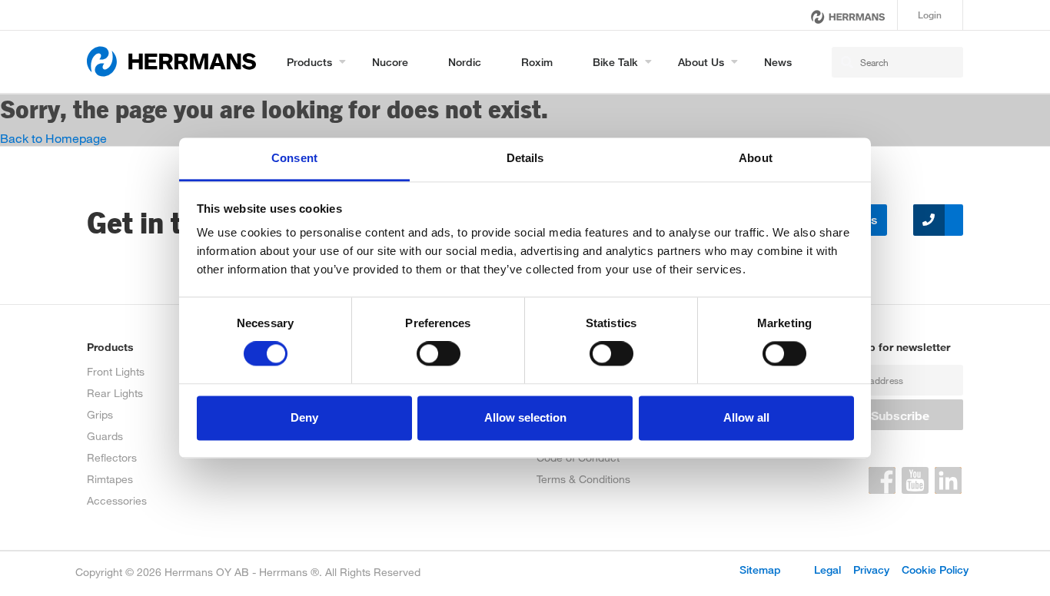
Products (309, 61)
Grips (100, 414)
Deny (304, 417)
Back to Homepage (53, 138)
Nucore (390, 61)
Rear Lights (115, 392)
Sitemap (760, 569)
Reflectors (112, 457)
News (778, 61)
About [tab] (756, 157)
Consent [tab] (294, 157)
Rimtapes (110, 478)
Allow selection (525, 417)
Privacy (871, 569)
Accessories (117, 500)
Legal (827, 569)
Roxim (537, 61)
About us (701, 61)
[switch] (438, 354)
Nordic (464, 61)
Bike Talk (615, 61)
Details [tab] (525, 157)
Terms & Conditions (583, 478)
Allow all (746, 417)
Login (930, 15)
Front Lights (116, 371)
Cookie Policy (935, 569)
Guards (105, 435)
